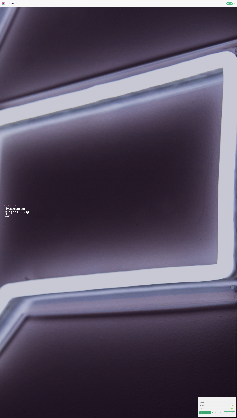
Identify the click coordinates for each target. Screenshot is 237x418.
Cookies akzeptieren (205, 412)
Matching (229, 3)
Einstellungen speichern (229, 412)
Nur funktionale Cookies (217, 412)
